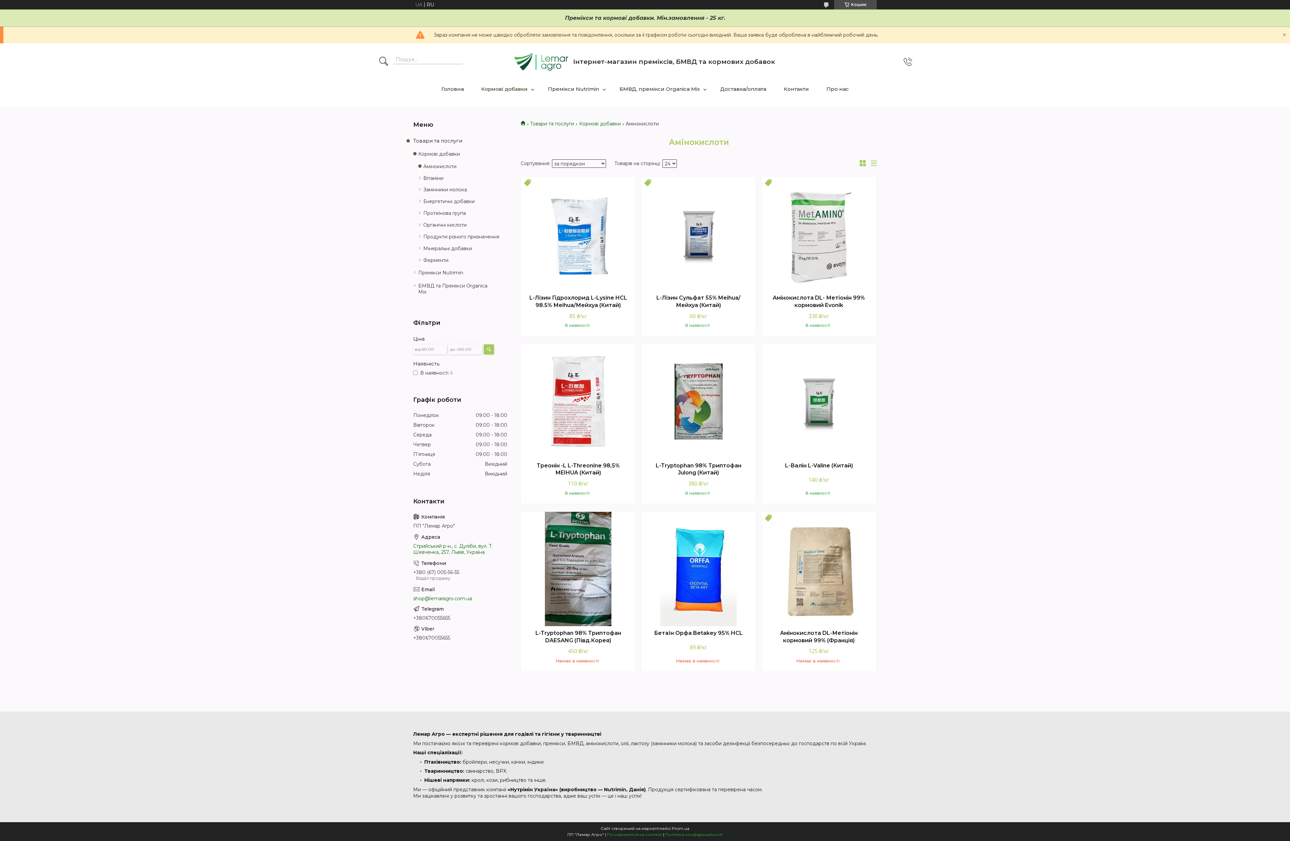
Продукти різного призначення (461, 237)
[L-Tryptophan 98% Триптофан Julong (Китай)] (698, 401)
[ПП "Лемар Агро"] (541, 62)
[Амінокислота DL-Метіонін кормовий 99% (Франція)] (819, 569)
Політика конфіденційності (694, 834)
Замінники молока (445, 190)
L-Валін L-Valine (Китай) (819, 465)
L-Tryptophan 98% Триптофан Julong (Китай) (698, 469)
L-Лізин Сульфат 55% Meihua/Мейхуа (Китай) (698, 301)
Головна (452, 89)
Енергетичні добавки (449, 201)
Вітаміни (433, 178)
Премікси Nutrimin (573, 89)
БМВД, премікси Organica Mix (659, 89)
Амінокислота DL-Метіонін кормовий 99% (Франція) (819, 637)
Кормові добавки (504, 89)
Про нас (837, 89)
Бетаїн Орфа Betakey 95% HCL (698, 633)
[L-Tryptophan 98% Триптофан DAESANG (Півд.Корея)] (578, 569)
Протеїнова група (444, 213)
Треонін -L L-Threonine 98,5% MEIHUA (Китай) (578, 469)
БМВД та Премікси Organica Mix (452, 289)
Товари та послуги (552, 124)
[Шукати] (383, 61)
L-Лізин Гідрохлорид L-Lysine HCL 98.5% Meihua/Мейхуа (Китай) (578, 301)
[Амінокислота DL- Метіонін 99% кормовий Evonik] (819, 234)
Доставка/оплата (743, 89)
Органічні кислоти (445, 225)
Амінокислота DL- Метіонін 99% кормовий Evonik (819, 301)
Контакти (796, 89)
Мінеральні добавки (447, 248)
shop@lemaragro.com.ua (442, 599)
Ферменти (435, 260)
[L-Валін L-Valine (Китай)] (819, 401)
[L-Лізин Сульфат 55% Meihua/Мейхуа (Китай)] (698, 234)
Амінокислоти (440, 166)
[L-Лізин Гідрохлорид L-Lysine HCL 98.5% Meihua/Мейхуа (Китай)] (578, 234)
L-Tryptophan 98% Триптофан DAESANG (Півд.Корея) (578, 637)
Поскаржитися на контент (634, 834)
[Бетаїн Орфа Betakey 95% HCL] (698, 569)
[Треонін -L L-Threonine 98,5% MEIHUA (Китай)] (578, 401)
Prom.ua (680, 828)
